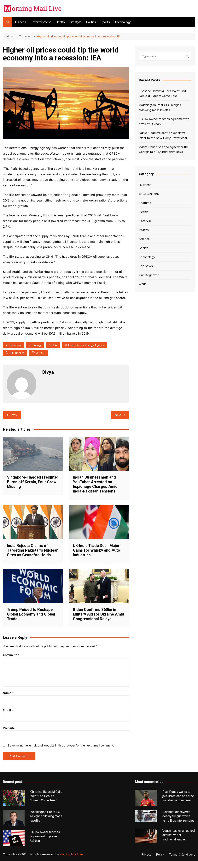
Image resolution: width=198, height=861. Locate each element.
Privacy (146, 854)
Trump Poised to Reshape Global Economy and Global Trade (31, 614)
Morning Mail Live (71, 854)
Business (20, 22)
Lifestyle (75, 22)
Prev (14, 415)
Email (8, 710)
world (143, 284)
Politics (91, 22)
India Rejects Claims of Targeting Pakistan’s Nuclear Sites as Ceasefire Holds (32, 550)
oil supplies (16, 353)
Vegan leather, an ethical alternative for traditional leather (178, 835)
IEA (55, 345)
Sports (105, 22)
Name (8, 693)
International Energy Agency (86, 345)
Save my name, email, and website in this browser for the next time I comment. (61, 745)
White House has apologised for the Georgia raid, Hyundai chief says (164, 149)
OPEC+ (40, 353)
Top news (146, 266)
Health (60, 22)
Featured (145, 203)
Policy (160, 854)
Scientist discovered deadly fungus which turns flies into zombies (178, 816)
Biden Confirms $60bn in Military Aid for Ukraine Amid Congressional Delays (98, 614)
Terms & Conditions (182, 854)
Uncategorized (149, 275)
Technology (122, 22)
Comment (11, 655)
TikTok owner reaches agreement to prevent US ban (164, 121)
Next (118, 415)
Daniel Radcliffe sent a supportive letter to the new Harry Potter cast (163, 135)
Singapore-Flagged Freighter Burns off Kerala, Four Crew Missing (32, 482)
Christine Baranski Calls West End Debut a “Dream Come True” (162, 93)
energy (37, 345)
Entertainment (41, 22)
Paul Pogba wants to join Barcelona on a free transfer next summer (178, 796)
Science (144, 239)
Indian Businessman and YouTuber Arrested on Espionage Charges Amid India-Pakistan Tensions (95, 484)
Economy (15, 345)
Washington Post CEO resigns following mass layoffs (160, 107)
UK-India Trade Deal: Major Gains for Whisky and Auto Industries (96, 550)
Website (9, 728)
